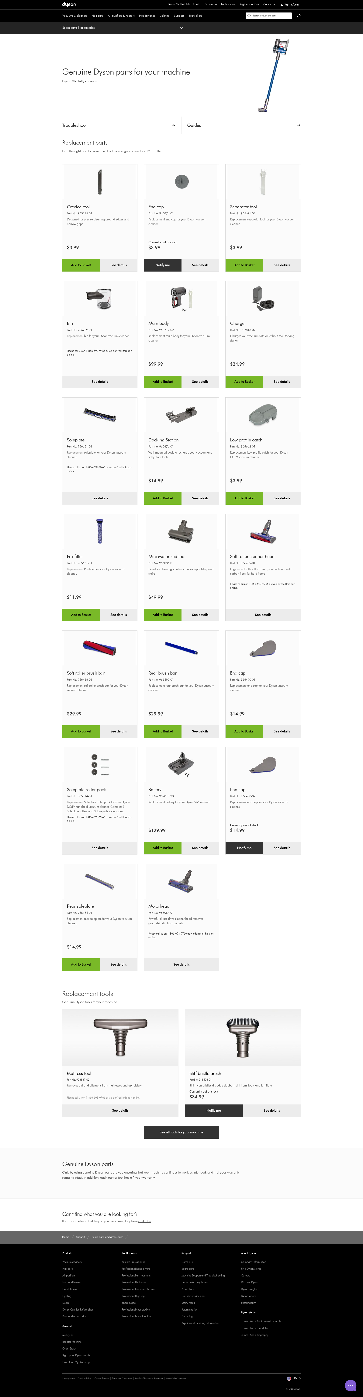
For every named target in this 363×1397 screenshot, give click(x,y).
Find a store (210, 4)
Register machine (249, 4)
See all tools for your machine (181, 1132)
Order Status (69, 1348)
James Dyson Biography (254, 1335)
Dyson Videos (248, 1296)
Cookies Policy (84, 1378)
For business (228, 4)
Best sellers (195, 15)
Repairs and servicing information (200, 1323)
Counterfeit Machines (194, 1296)
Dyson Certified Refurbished (183, 4)
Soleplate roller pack (86, 789)
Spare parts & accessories (78, 28)
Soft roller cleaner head (252, 556)
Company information (253, 1262)
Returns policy (189, 1309)
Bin (70, 323)
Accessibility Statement (176, 1378)
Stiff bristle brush (205, 1073)
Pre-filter (75, 556)
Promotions (188, 1289)
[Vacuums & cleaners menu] (89, 16)
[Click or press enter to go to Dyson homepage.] (69, 4)
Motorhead (158, 906)
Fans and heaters (72, 1282)
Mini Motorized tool (166, 556)
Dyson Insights (249, 1289)
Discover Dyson (249, 1282)
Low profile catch (246, 440)
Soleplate (76, 440)
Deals (65, 1302)
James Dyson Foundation (255, 1328)
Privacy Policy (68, 1378)
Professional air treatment (136, 1275)
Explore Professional (133, 1262)
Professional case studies (136, 1309)
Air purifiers (68, 1275)
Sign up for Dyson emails (76, 1355)
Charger (238, 323)
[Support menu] (186, 16)
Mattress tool (79, 1073)
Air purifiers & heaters (121, 15)
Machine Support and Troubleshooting (203, 1275)
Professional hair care (134, 1282)
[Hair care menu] (105, 16)
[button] (294, 1378)
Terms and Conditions (122, 1378)
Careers (245, 1275)
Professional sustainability (136, 1316)
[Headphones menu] (157, 16)
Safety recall (188, 1302)
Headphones (147, 15)
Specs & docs (129, 1302)
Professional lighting (133, 1296)
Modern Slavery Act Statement (149, 1378)
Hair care (97, 15)
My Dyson (68, 1335)
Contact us (269, 4)
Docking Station (163, 440)
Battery (154, 789)
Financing (187, 1316)
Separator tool (243, 206)
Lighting (165, 15)
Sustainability (248, 1302)
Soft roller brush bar (86, 673)
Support (179, 15)
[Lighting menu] (171, 16)
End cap (156, 206)
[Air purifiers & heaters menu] (136, 16)
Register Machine (71, 1341)
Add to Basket (81, 265)
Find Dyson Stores (251, 1268)
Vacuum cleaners (72, 1262)
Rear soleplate (80, 906)
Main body (158, 323)
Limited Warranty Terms (195, 1282)
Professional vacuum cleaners (138, 1289)
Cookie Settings (102, 1378)
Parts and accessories (74, 1316)
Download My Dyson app (76, 1362)
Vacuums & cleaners (74, 15)
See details (118, 265)
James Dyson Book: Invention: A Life (261, 1321)
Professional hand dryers (136, 1268)
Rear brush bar (162, 673)
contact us (144, 1221)
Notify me (162, 265)
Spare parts (188, 1268)
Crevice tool (78, 206)
